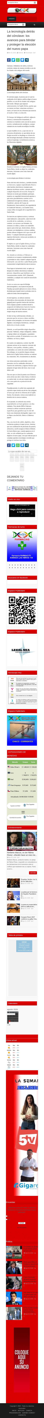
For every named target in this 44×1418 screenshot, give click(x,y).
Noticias (20, 52)
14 (14, 1017)
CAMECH (29, 1410)
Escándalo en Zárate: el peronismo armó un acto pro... (31, 1249)
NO (9, 1219)
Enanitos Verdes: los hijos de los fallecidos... (30, 880)
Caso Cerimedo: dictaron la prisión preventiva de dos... (30, 1279)
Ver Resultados (21, 1227)
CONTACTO (22, 1415)
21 (14, 1019)
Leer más (33, 873)
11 (9, 1017)
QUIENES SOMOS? (28, 1413)
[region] (22, 488)
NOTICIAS (21, 1410)
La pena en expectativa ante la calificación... (29, 905)
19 (11, 1019)
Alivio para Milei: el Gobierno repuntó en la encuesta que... (31, 1264)
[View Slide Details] (29, 1135)
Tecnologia (29, 52)
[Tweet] (13, 59)
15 (16, 1017)
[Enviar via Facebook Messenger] (22, 59)
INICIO (14, 1410)
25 (9, 1021)
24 (8, 1021)
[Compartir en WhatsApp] (18, 59)
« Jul (8, 1025)
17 (8, 1019)
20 (12, 1019)
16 (17, 1017)
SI (8, 1216)
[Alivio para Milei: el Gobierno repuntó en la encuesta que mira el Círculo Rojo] (13, 1267)
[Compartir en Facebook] (9, 59)
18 (9, 1019)
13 (12, 1017)
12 (11, 1017)
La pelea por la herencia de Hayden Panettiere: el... (29, 894)
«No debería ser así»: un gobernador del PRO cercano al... (31, 1295)
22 (16, 1019)
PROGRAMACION (15, 1413)
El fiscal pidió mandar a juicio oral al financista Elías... (31, 1310)
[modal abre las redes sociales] (27, 59)
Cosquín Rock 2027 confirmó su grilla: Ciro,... (29, 918)
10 (8, 1017)
